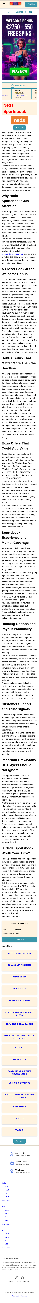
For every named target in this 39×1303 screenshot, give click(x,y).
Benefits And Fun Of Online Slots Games (19, 1096)
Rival (6, 1193)
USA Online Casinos (19, 1083)
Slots (6, 1220)
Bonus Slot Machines (19, 965)
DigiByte (19, 1118)
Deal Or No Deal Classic (19, 1024)
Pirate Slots (19, 977)
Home (7, 12)
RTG (6, 1240)
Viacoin (19, 1130)
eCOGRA (19, 1048)
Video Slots (19, 989)
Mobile (7, 1213)
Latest (7, 1210)
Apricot (7, 1237)
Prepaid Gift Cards (19, 1000)
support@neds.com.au (12, 254)
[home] (15, 6)
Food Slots (19, 1059)
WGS (6, 1186)
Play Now (31, 4)
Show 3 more (6, 1200)
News (4, 1207)
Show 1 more (6, 1224)
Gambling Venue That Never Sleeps (19, 1072)
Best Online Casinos (19, 953)
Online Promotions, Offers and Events (19, 1037)
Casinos (19, 12)
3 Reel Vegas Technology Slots (19, 1013)
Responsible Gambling (19, 1296)
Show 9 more (6, 1248)
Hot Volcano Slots (18, 95)
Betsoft (7, 1197)
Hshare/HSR (19, 1106)
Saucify (7, 1190)
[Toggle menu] (4, 4)
